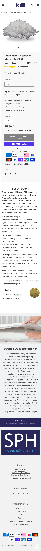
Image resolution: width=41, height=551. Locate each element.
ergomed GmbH (10, 63)
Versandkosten (24, 130)
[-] (5, 121)
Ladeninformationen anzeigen (15, 110)
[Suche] (32, 5)
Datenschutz (20, 511)
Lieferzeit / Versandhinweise (20, 521)
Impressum (20, 508)
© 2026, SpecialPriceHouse (9, 545)
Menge (7, 79)
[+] (12, 121)
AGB (20, 515)
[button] (18, 47)
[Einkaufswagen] (38, 5)
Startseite (4, 12)
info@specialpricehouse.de (20, 478)
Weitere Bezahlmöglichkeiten (19, 150)
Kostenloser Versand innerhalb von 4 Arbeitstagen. (19, 93)
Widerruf (20, 518)
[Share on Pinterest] (15, 174)
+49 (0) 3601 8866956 (21, 472)
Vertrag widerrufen (20, 525)
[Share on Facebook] (5, 174)
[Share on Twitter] (10, 174)
